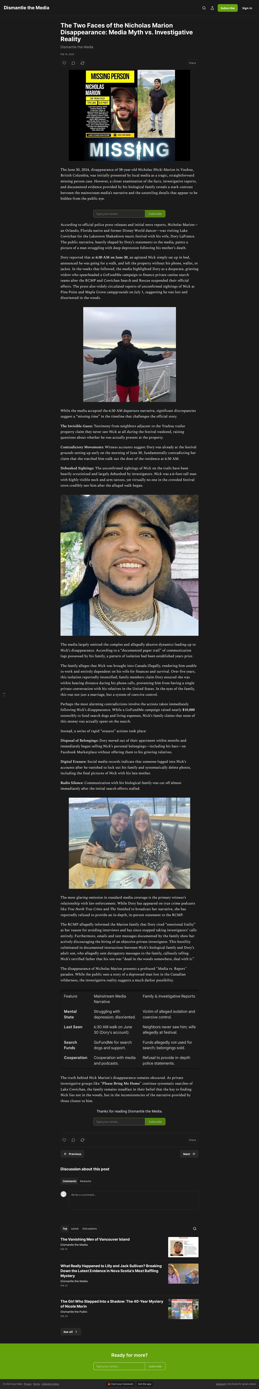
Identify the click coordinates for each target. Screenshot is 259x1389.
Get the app (144, 1384)
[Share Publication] (212, 8)
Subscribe (228, 8)
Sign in (247, 8)
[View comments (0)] (73, 63)
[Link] (55, 408)
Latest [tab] (75, 1228)
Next (186, 1154)
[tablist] (76, 1181)
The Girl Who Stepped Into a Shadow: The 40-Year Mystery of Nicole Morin (111, 1304)
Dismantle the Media (74, 1244)
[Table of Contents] (4, 694)
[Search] (204, 8)
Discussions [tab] (89, 1228)
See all (68, 1332)
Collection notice (50, 1384)
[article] (129, 1247)
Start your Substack (122, 1384)
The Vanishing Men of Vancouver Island (95, 1239)
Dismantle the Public (73, 1311)
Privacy (27, 1384)
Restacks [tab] (85, 1181)
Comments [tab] (69, 1181)
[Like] (64, 63)
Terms (36, 1384)
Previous (75, 1154)
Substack (220, 1384)
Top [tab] (65, 1228)
